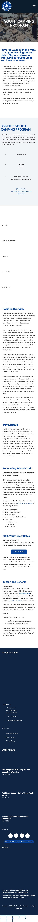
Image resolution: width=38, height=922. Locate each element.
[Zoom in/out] (3, 917)
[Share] (16, 917)
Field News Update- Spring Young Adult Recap (17, 794)
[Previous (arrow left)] (3, 920)
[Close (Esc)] (23, 917)
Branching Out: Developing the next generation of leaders (16, 770)
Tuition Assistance (24, 593)
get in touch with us (16, 601)
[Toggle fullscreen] (10, 917)
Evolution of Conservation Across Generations (15, 817)
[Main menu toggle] (34, 6)
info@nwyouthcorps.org (24, 503)
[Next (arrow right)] (10, 920)
